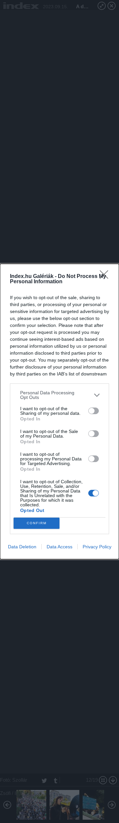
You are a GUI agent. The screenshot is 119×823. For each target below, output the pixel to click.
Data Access (59, 546)
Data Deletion (22, 546)
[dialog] (59, 411)
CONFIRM (37, 523)
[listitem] (59, 395)
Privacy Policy (97, 546)
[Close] (106, 276)
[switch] (93, 411)
